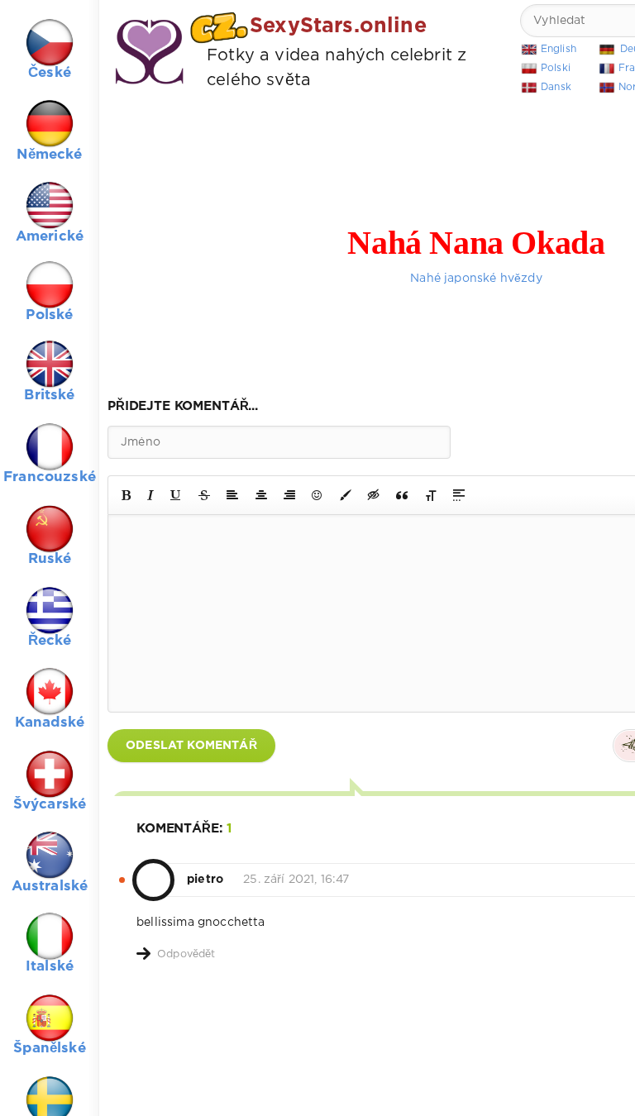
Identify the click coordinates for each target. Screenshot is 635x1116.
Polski (556, 68)
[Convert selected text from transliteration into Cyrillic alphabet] (431, 495)
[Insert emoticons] (317, 495)
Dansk (556, 87)
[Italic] (150, 495)
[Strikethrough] (204, 495)
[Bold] (126, 495)
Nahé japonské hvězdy (476, 279)
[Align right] (289, 495)
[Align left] (232, 495)
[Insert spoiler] (459, 495)
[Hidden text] (374, 495)
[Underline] (176, 495)
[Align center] (261, 495)
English (558, 49)
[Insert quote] (402, 495)
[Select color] (346, 495)
